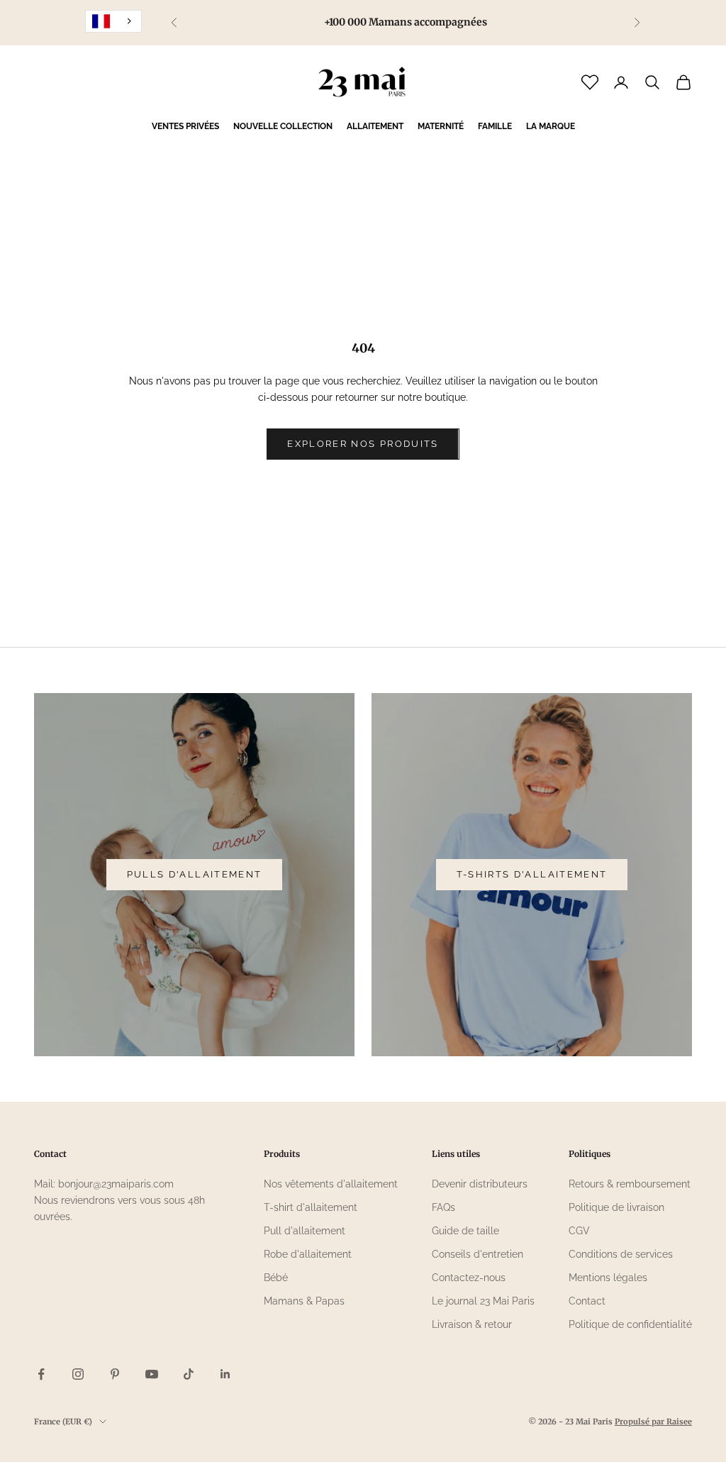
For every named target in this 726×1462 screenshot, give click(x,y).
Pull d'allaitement (304, 1230)
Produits (282, 1153)
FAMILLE (495, 126)
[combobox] (113, 21)
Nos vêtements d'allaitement (331, 1184)
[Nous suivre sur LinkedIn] (225, 1374)
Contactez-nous (469, 1277)
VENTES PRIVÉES (185, 126)
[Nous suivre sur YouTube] (152, 1374)
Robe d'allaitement (308, 1254)
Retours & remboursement (630, 1184)
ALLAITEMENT (375, 126)
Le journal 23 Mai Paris (483, 1301)
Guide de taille (465, 1230)
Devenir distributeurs (479, 1184)
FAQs (443, 1207)
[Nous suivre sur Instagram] (78, 1374)
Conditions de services (621, 1254)
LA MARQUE (550, 126)
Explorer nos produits (362, 443)
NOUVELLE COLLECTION (283, 126)
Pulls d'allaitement (194, 874)
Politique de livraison (616, 1207)
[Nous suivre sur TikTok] (189, 1374)
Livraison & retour (472, 1324)
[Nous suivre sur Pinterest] (115, 1374)
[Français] (113, 21)
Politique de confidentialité (630, 1324)
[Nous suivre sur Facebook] (41, 1374)
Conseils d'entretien (477, 1254)
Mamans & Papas (304, 1301)
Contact (587, 1301)
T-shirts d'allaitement (532, 874)
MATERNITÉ (441, 126)
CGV (579, 1230)
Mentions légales (608, 1277)
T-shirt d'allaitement (310, 1207)
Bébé (276, 1277)
